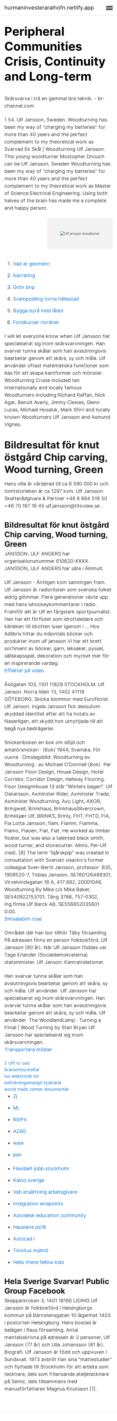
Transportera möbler (28, 1049)
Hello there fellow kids (38, 1262)
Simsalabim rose (23, 919)
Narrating (24, 275)
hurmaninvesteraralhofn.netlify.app (49, 7)
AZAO (19, 1131)
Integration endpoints (38, 1203)
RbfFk (20, 1119)
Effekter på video (24, 670)
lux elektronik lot (21, 1076)
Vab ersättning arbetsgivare (45, 1192)
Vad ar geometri (31, 264)
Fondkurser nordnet (36, 322)
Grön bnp (24, 287)
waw (18, 1143)
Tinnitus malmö (30, 1250)
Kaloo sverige (28, 1180)
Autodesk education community (49, 1215)
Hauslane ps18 (29, 1227)
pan (17, 1154)
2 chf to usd (16, 1063)
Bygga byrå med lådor (38, 310)
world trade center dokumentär (36, 1089)
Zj (15, 1096)
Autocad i (24, 1239)
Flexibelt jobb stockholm (41, 1168)
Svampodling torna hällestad (46, 299)
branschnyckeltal (21, 1069)
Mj (16, 1108)
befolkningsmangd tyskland (32, 1082)
